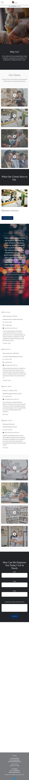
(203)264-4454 (8, 396)
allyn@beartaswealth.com (11, 328)
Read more (5, 414)
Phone (14, 591)
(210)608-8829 (8, 325)
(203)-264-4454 (8, 429)
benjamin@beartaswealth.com (12, 432)
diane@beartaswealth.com (11, 365)
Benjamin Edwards (9, 424)
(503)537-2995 (8, 322)
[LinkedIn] (14, 778)
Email (14, 581)
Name (14, 571)
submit (14, 616)
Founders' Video (7, 343)
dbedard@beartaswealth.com (12, 399)
